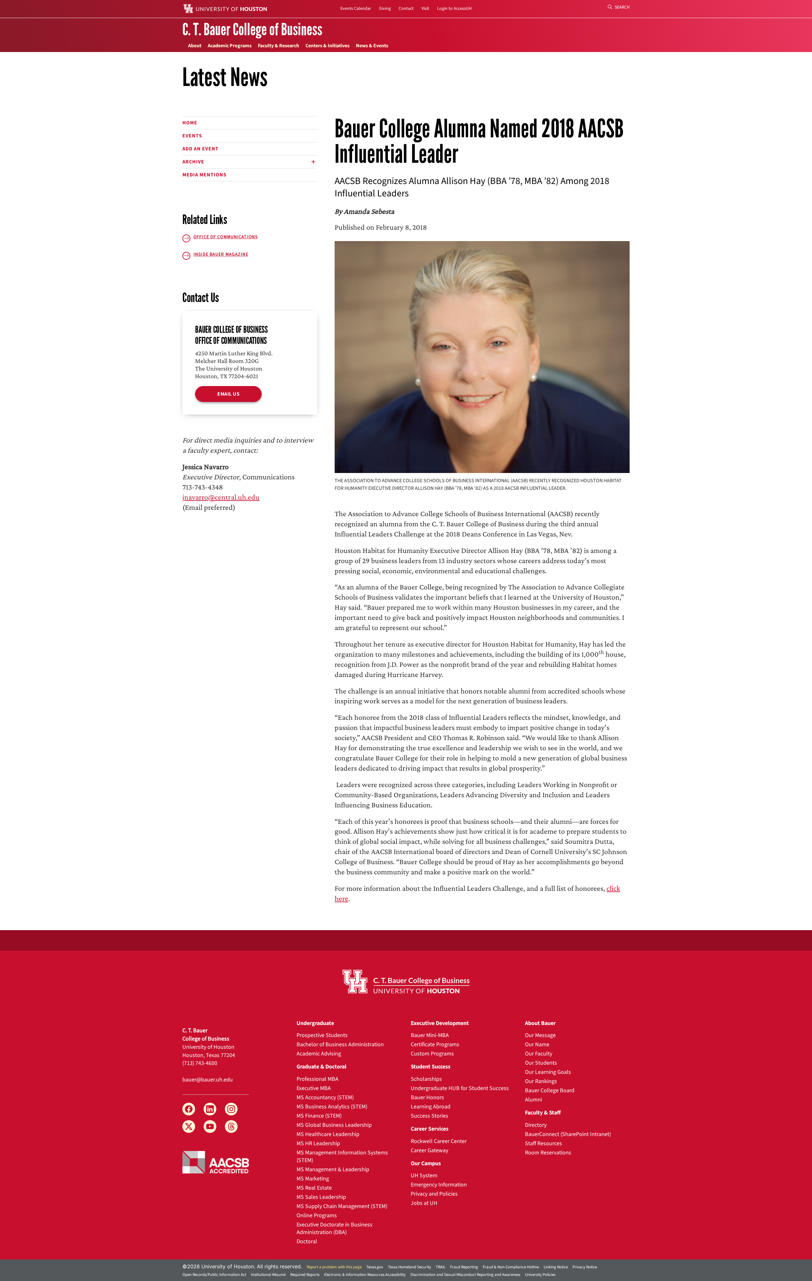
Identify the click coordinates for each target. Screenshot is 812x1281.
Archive (193, 161)
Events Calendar (355, 8)
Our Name (537, 1044)
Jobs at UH (424, 1203)
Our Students (541, 1063)
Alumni (533, 1100)
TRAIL (440, 1267)
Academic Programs (230, 45)
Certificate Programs (435, 1044)
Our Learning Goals (548, 1072)
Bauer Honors (427, 1097)
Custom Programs (432, 1054)
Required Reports (304, 1275)
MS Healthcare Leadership (328, 1134)
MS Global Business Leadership (334, 1125)
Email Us (228, 394)
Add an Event (200, 148)
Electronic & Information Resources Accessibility (365, 1275)
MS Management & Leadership (333, 1169)
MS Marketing (313, 1179)
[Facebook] (188, 1109)
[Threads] (231, 1126)
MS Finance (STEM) (319, 1116)
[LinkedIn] (210, 1109)
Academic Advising (319, 1054)
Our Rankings (541, 1081)
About (194, 45)
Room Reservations (548, 1153)
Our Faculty (538, 1054)
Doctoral (307, 1241)
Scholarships (426, 1079)
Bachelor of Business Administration (340, 1044)
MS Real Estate (314, 1188)
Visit (425, 8)
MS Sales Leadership (321, 1197)
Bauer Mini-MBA (430, 1035)
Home (189, 122)
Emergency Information (439, 1185)
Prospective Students (322, 1035)
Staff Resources (543, 1143)
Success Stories (429, 1116)
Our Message (540, 1035)
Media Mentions (204, 174)
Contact (406, 8)
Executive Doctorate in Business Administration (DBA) (334, 1228)
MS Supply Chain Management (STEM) (342, 1206)
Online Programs (317, 1215)
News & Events (372, 45)
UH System (424, 1175)
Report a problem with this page (334, 1267)
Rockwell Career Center (439, 1141)
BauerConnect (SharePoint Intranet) (568, 1134)
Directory (536, 1125)
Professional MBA (317, 1079)
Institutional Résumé (268, 1275)
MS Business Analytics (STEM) (332, 1107)
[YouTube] (210, 1126)
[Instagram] (231, 1109)
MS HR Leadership (318, 1143)
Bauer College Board (549, 1090)
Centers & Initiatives (327, 45)
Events (192, 135)
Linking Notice (556, 1267)
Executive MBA (314, 1088)
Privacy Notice (585, 1267)
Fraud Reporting (464, 1267)
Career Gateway (429, 1150)
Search (622, 7)
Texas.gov (374, 1267)
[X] (188, 1126)
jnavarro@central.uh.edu (220, 497)
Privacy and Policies (434, 1194)
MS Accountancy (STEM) (325, 1097)
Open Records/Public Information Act (214, 1275)
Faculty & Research (278, 45)
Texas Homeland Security (409, 1267)
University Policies (540, 1275)
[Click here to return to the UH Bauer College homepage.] (406, 981)
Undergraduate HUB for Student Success (460, 1088)
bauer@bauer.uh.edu (207, 1080)
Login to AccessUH (454, 8)
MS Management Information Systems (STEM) (342, 1156)
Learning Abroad (430, 1107)
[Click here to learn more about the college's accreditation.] (215, 1162)
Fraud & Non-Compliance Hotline (511, 1267)
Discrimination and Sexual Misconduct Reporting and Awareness (465, 1275)
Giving (385, 8)
